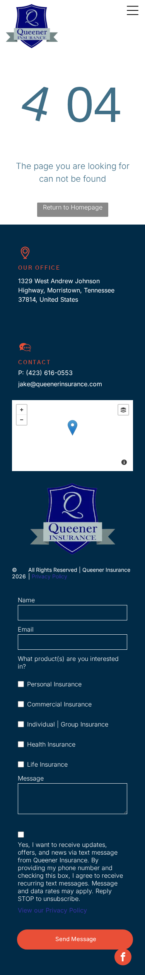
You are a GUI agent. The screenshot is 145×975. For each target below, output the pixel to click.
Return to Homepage (72, 207)
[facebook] (122, 957)
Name (26, 600)
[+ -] (72, 435)
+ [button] (22, 410)
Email (26, 629)
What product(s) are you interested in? (68, 662)
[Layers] (123, 410)
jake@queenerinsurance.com (60, 384)
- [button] (22, 420)
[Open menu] (132, 10)
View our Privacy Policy (52, 910)
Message (31, 778)
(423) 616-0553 (49, 373)
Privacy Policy (49, 576)
